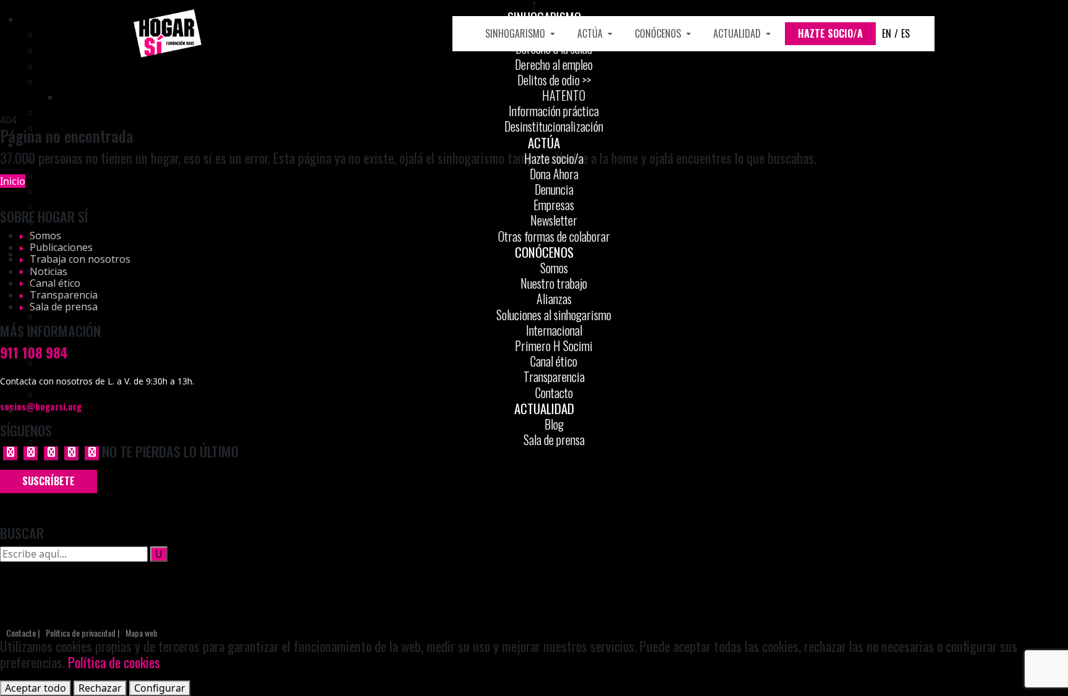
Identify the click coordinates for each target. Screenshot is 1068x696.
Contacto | (23, 633)
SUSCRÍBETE (48, 480)
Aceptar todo (35, 688)
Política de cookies (114, 661)
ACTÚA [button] (591, 33)
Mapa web (141, 633)
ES (905, 34)
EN (886, 34)
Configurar (159, 688)
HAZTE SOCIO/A (830, 33)
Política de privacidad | (82, 633)
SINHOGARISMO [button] (516, 33)
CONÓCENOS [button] (659, 33)
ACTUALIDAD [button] (738, 33)
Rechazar (100, 688)
